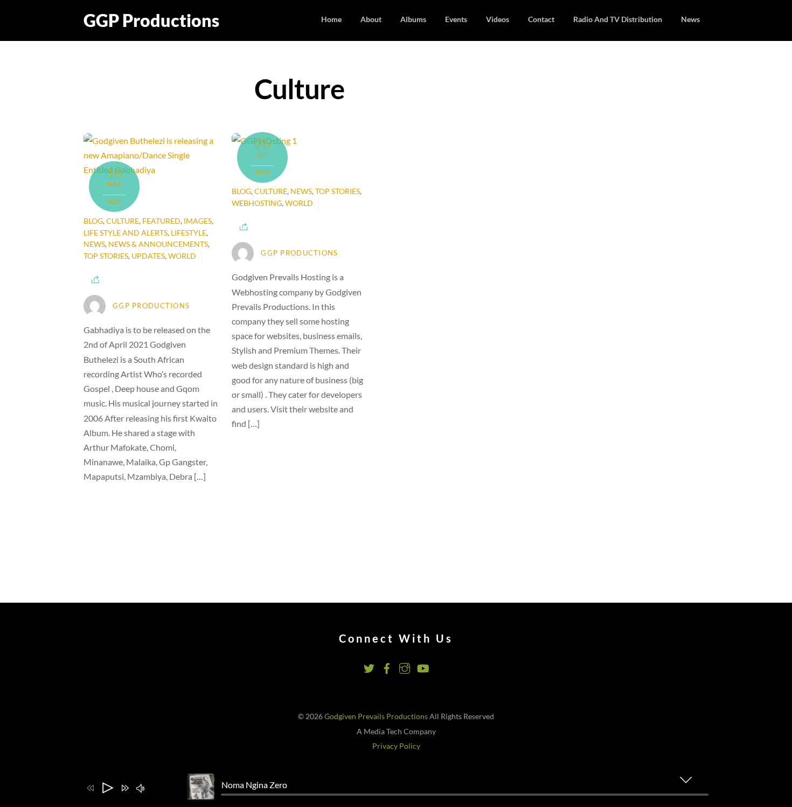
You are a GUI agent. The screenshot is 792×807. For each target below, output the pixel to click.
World (182, 256)
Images (198, 221)
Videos (497, 19)
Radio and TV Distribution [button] (617, 19)
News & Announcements (158, 244)
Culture (122, 221)
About (370, 19)
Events (456, 19)
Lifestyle (188, 233)
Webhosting (257, 203)
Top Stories (106, 256)
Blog (93, 221)
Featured (161, 221)
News (690, 19)
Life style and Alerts (126, 233)
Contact (541, 19)
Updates (148, 256)
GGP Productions (151, 305)
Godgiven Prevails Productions (376, 716)
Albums (413, 19)
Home (331, 19)
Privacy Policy (396, 746)
